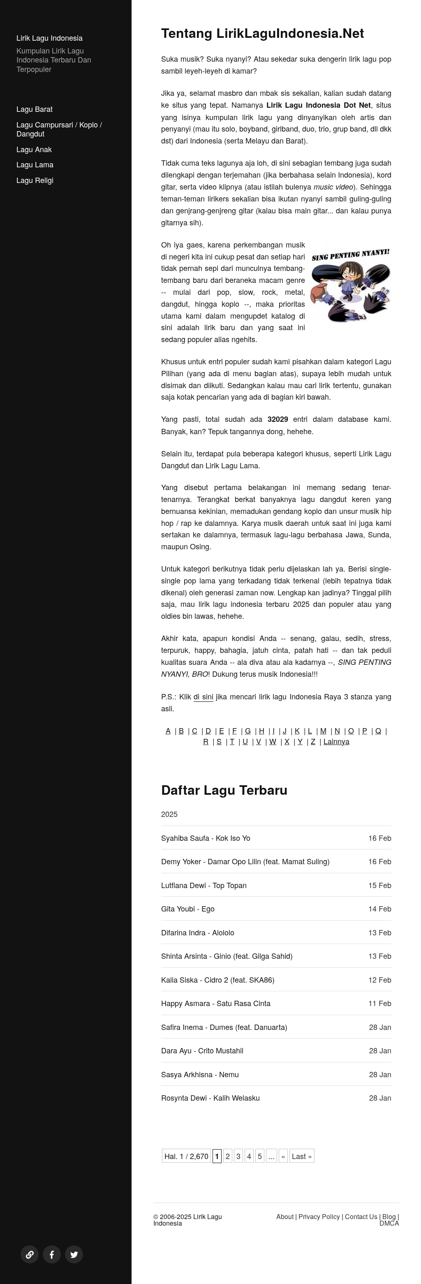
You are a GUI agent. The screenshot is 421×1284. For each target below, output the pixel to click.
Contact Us (361, 1216)
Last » (302, 1155)
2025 (169, 813)
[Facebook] (52, 1254)
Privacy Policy (319, 1216)
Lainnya (336, 741)
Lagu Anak (34, 148)
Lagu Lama (34, 164)
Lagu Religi (34, 179)
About (285, 1216)
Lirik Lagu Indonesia (49, 37)
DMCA (389, 1223)
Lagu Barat (34, 108)
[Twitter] (74, 1254)
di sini (203, 696)
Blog (389, 1216)
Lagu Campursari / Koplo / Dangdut (59, 129)
